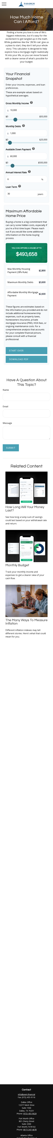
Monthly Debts (15, 126)
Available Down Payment (20, 149)
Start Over (16, 350)
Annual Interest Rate (18, 172)
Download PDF (18, 359)
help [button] (31, 102)
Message (7, 423)
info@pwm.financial (26, 1094)
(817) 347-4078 (30, 1129)
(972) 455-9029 (30, 1113)
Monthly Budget (17, 565)
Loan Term (13, 186)
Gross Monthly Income (19, 103)
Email (5, 406)
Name (6, 389)
